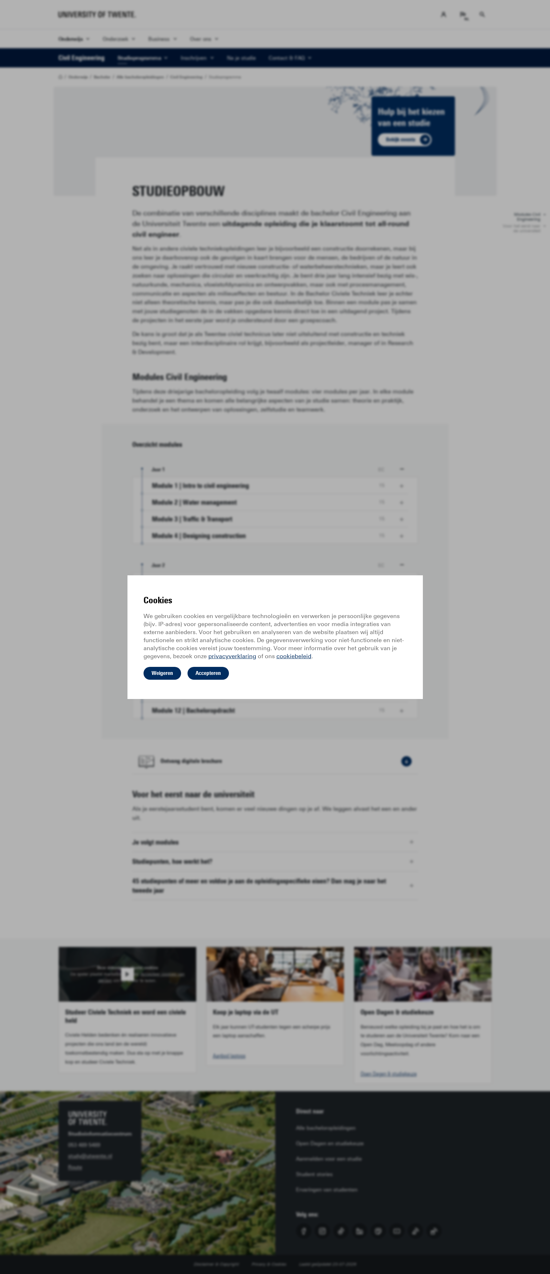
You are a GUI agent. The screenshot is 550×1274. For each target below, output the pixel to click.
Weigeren (162, 673)
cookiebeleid (293, 656)
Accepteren (208, 673)
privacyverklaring (232, 656)
